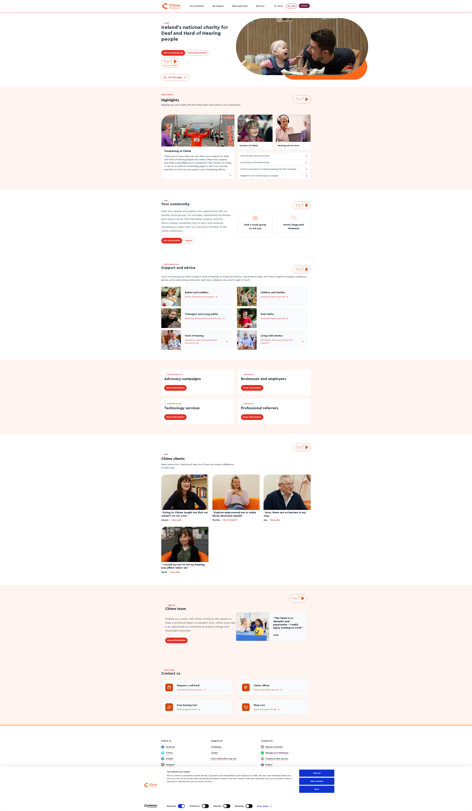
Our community (171, 241)
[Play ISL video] (170, 62)
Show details (262, 806)
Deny (317, 789)
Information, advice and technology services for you (201, 341)
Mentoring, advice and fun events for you (203, 318)
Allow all (316, 773)
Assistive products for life (265, 709)
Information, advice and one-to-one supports (277, 341)
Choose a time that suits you (189, 690)
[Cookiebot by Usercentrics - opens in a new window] (150, 806)
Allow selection (316, 781)
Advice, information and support (199, 297)
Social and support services (273, 297)
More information (175, 388)
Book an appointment (187, 709)
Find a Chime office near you (266, 690)
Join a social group (173, 53)
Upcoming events (197, 53)
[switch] (205, 806)
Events (188, 241)
